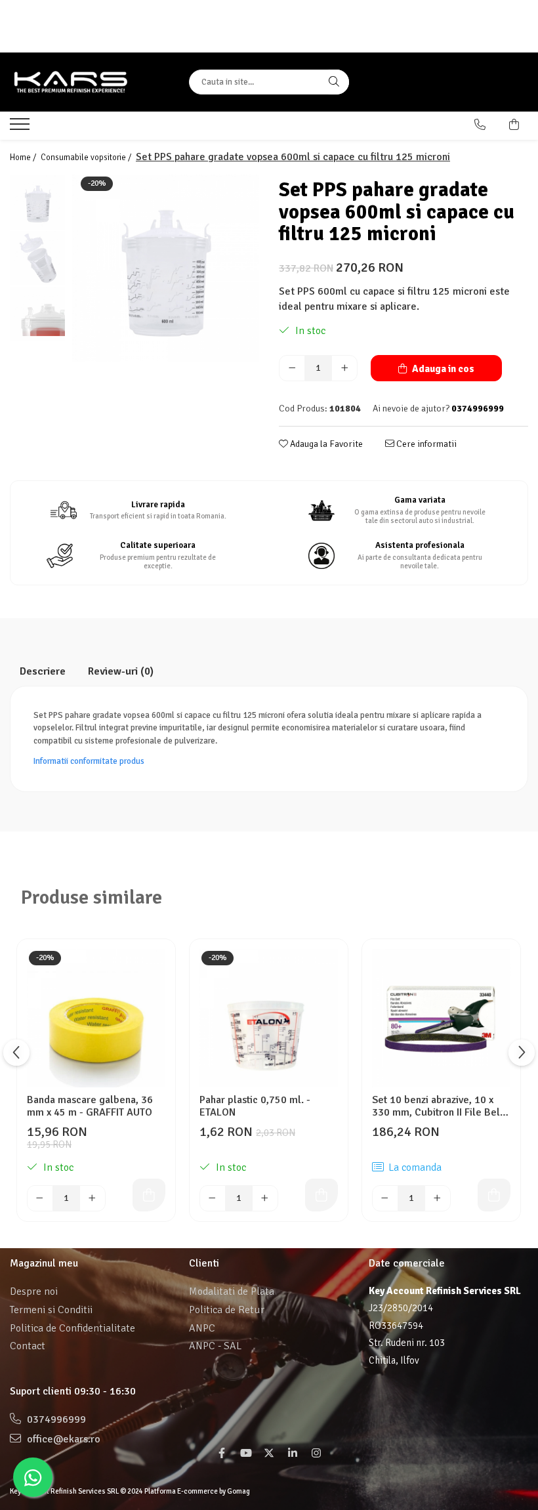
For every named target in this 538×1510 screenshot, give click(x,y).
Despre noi (34, 1291)
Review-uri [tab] (121, 671)
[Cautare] (334, 82)
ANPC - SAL (215, 1346)
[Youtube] (245, 1453)
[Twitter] (269, 1453)
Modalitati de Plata (231, 1291)
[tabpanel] (165, 268)
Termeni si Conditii (51, 1309)
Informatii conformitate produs (88, 761)
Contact (27, 1346)
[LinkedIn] (292, 1453)
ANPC (202, 1328)
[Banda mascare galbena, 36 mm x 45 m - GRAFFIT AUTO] (96, 1018)
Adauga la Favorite (325, 444)
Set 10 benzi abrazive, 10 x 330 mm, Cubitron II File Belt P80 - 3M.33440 (437, 1106)
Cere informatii (425, 444)
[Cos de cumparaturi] (514, 125)
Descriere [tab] (43, 671)
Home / (24, 157)
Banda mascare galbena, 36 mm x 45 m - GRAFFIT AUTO (90, 1106)
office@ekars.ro (62, 1439)
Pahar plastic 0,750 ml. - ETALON (254, 1106)
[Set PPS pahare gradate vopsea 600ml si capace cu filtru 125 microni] (165, 268)
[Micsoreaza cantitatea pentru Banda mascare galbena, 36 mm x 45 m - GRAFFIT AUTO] (40, 1198)
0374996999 (55, 1419)
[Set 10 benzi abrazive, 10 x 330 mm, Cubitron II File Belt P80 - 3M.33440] (441, 1018)
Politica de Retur (226, 1309)
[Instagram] (316, 1453)
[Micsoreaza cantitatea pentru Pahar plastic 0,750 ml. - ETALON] (212, 1198)
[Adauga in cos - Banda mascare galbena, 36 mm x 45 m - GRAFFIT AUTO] (149, 1195)
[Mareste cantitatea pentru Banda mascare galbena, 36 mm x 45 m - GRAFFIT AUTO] (92, 1198)
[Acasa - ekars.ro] (89, 82)
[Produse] (21, 128)
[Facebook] (222, 1453)
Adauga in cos (442, 369)
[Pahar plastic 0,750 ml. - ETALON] (268, 1018)
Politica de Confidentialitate (72, 1328)
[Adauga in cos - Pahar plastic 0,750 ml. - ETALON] (321, 1195)
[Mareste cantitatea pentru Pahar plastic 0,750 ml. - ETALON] (265, 1198)
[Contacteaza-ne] (480, 125)
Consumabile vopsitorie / (87, 157)
